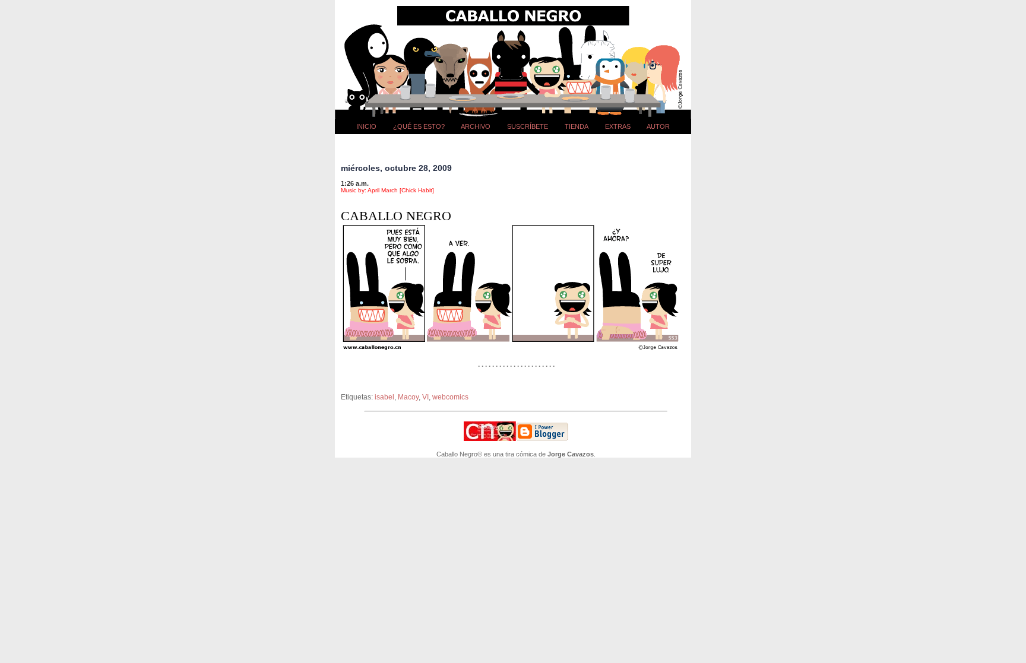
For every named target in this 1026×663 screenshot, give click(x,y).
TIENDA (576, 126)
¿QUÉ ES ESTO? (419, 126)
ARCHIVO (475, 126)
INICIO (366, 126)
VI (425, 397)
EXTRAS (618, 126)
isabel (384, 397)
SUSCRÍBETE (527, 126)
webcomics (450, 397)
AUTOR (658, 126)
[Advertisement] (516, 144)
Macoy (408, 397)
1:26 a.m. (355, 183)
